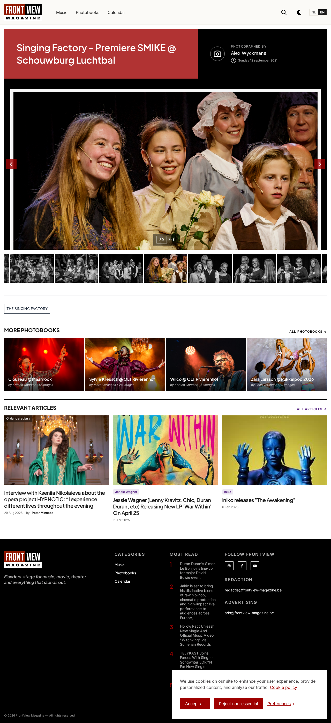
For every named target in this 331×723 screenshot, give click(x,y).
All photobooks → (308, 331)
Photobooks (125, 572)
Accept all (195, 703)
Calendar (122, 581)
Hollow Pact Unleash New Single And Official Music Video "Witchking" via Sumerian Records (197, 635)
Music (119, 564)
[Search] (284, 12)
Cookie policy (283, 687)
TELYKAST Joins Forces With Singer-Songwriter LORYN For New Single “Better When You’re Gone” (197, 664)
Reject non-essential (238, 703)
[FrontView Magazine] (23, 559)
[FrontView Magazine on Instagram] (229, 565)
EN (322, 12)
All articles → (312, 409)
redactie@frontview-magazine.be (253, 590)
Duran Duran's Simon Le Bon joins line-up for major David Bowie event (197, 570)
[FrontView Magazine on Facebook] (242, 565)
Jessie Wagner (126, 492)
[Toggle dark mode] (299, 12)
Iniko (227, 492)
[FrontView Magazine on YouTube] (255, 565)
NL (314, 12)
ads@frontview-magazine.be (249, 613)
